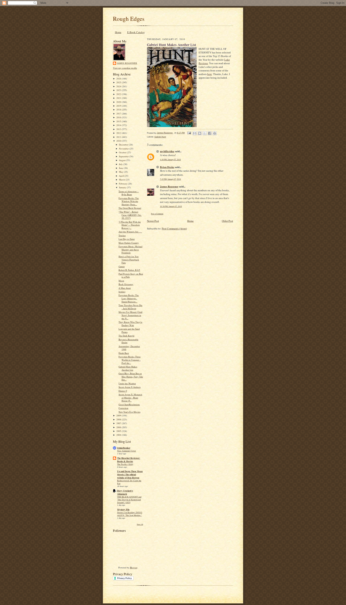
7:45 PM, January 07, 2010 (170, 179)
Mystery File (123, 509)
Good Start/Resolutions (129, 404)
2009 (119, 415)
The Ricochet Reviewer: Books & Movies (128, 460)
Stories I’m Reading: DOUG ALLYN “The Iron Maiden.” (129, 514)
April (121, 175)
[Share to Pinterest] (215, 133)
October (123, 152)
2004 (119, 434)
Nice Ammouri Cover (126, 450)
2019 (119, 105)
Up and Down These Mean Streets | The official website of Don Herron (130, 474)
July (121, 164)
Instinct (122, 291)
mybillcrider (167, 151)
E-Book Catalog (136, 32)
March (122, 179)
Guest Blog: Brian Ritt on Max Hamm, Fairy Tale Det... (131, 376)
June (121, 167)
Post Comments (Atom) (174, 228)
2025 (119, 82)
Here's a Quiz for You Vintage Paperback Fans (129, 259)
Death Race (124, 353)
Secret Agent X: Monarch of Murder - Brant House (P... (130, 397)
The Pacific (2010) (125, 464)
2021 (119, 97)
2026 (119, 78)
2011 (119, 136)
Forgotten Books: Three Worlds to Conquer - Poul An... (130, 359)
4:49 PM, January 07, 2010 (170, 159)
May (121, 171)
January (123, 187)
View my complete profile (125, 67)
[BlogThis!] (200, 133)
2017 (119, 113)
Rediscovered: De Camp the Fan (129, 482)
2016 (119, 117)
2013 (119, 129)
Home (118, 32)
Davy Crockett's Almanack (125, 492)
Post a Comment (157, 213)
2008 (119, 419)
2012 (119, 132)
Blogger (133, 567)
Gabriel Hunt (160, 137)
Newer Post (153, 221)
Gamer (122, 266)
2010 (119, 140)
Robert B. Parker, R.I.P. (129, 269)
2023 (119, 90)
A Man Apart (125, 287)
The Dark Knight (126, 335)
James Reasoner (127, 63)
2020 (119, 101)
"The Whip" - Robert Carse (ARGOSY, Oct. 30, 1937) (130, 214)
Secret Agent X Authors (130, 387)
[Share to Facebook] (210, 133)
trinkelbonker (123, 448)
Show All (140, 524)
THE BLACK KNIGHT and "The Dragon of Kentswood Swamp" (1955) (129, 499)
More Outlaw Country (129, 242)
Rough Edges (128, 18)
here (209, 74)
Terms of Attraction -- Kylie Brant (129, 193)
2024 (119, 86)
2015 (119, 121)
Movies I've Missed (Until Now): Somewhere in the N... (130, 315)
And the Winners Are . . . (130, 231)
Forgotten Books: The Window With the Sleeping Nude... (129, 201)
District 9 (123, 390)
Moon (121, 280)
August (122, 160)
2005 (119, 431)
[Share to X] (205, 133)
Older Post (227, 221)
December (124, 144)
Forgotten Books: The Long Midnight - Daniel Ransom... (129, 298)
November (124, 148)
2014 (119, 125)
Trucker (122, 235)
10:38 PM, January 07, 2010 (171, 206)
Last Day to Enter (127, 238)
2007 (119, 423)
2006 (119, 427)
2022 (119, 94)
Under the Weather (127, 383)
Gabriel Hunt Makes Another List (128, 368)
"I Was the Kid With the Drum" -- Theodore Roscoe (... (130, 224)
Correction (123, 408)
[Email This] (195, 133)
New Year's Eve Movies (129, 411)
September (124, 156)
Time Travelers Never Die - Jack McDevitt (130, 307)
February (123, 183)
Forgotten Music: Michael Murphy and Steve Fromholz (130, 249)
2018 (119, 109)
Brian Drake (167, 167)
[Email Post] (189, 133)
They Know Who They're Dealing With (130, 324)
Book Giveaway (126, 284)
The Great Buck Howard (130, 207)
